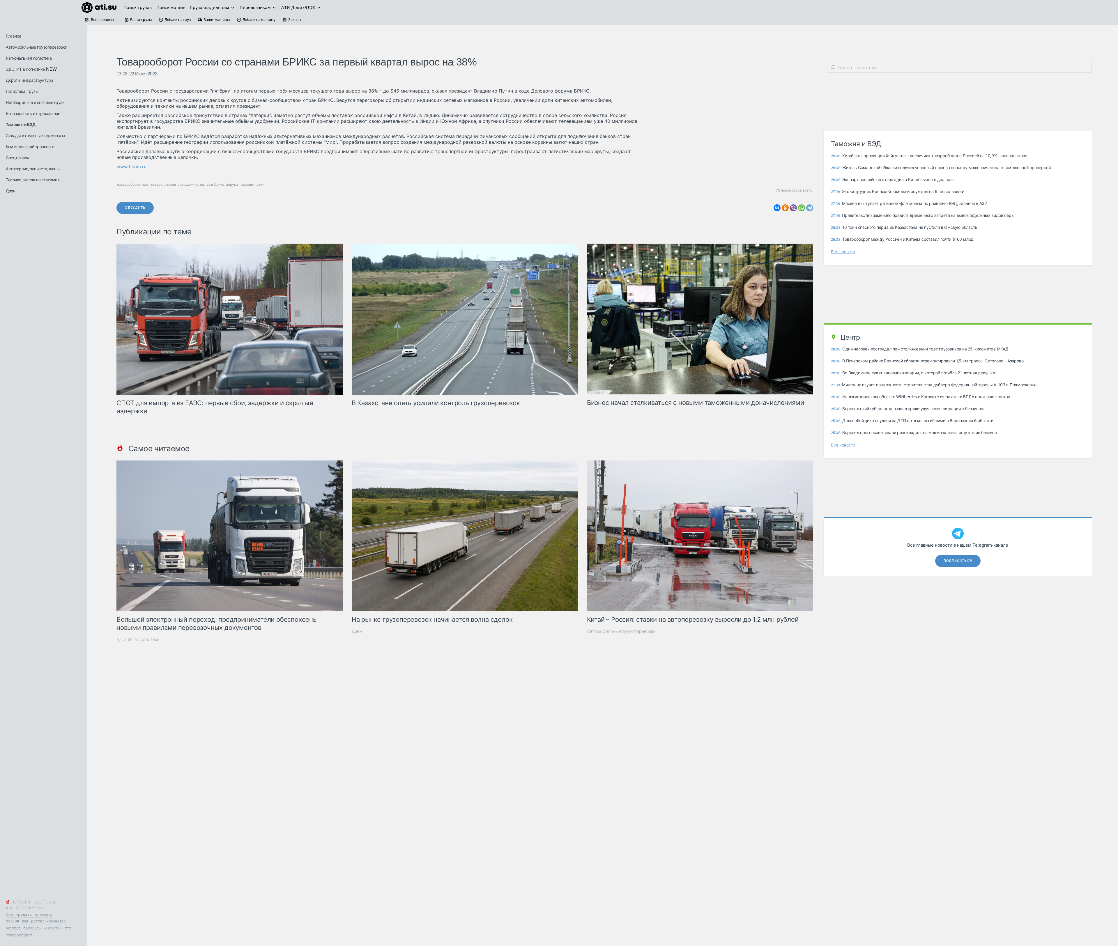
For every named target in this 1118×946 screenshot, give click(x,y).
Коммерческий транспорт (30, 146)
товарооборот (19, 935)
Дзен (10, 190)
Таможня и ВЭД (21, 124)
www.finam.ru (131, 166)
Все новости (843, 251)
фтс (68, 928)
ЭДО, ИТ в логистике (25, 69)
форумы (232, 184)
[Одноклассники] (785, 207)
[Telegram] (809, 207)
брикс (219, 184)
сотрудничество (191, 184)
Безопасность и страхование (33, 113)
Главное (13, 35)
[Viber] (793, 207)
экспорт (13, 928)
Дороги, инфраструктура (29, 80)
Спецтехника (18, 157)
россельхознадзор (48, 921)
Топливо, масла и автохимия (32, 179)
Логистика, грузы (22, 91)
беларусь (32, 928)
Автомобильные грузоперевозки (36, 47)
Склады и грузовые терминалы (35, 135)
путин (259, 184)
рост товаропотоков (159, 184)
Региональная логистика (29, 58)
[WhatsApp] (801, 207)
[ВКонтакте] (777, 207)
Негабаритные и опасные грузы (35, 102)
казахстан (53, 928)
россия (12, 921)
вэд (25, 921)
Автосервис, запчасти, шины (32, 168)
